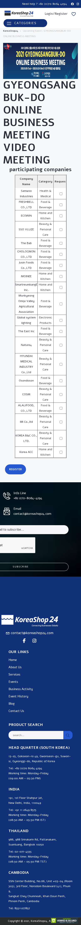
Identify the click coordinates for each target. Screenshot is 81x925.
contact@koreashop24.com (32, 633)
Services (14, 675)
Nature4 (26, 345)
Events (13, 682)
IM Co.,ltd (26, 422)
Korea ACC (26, 452)
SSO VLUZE (26, 229)
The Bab (26, 243)
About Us (15, 667)
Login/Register (56, 13)
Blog (12, 704)
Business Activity (21, 689)
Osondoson (26, 381)
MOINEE (26, 276)
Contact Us (16, 711)
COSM (26, 394)
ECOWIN (26, 216)
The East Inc (26, 331)
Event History (18, 696)
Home (13, 660)
